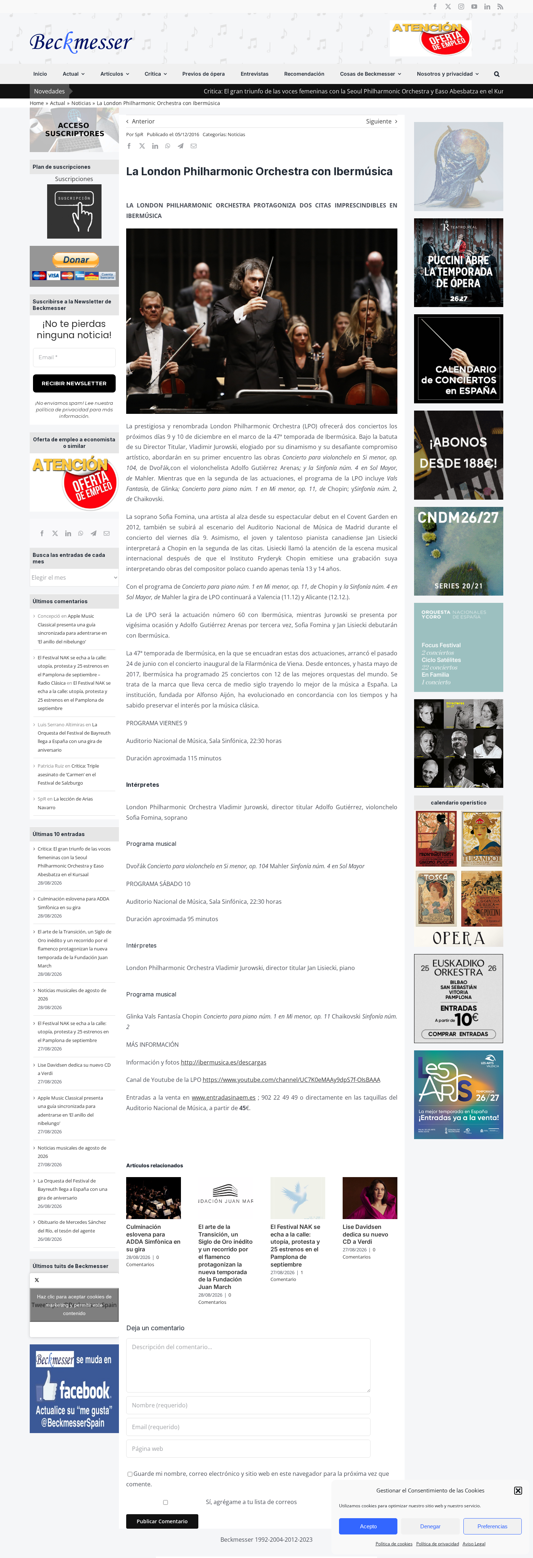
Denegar (430, 1526)
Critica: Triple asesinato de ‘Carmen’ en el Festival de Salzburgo (68, 774)
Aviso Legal (474, 1544)
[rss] (500, 6)
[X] (55, 533)
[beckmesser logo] (81, 26)
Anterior (143, 121)
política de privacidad (62, 409)
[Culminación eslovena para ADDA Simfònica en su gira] (153, 1181)
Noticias (236, 134)
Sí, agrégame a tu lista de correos (250, 1502)
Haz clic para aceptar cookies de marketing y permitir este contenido (74, 1305)
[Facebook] (42, 533)
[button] (518, 1490)
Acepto (368, 1526)
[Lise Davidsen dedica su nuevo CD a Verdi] (370, 1181)
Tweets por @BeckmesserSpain (74, 1305)
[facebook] (435, 6)
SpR (139, 134)
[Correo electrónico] (106, 533)
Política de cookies (394, 1544)
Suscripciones (74, 179)
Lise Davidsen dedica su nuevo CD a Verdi (365, 1234)
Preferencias (493, 1526)
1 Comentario (286, 1276)
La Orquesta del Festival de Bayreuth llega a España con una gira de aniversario (72, 1189)
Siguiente (379, 121)
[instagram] (461, 6)
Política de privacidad (437, 1544)
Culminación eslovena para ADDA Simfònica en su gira (153, 1238)
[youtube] (474, 6)
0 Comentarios (142, 1261)
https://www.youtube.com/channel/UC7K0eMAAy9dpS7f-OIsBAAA (291, 1080)
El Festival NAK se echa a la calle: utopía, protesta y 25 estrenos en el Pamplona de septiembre (73, 1031)
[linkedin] (487, 6)
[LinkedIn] (68, 533)
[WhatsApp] (81, 533)
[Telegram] (93, 533)
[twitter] (448, 6)
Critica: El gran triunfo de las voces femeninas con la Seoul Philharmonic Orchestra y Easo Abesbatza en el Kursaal (285, 91)
